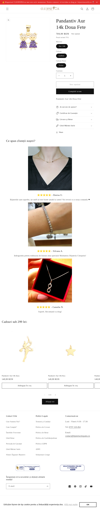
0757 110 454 (74, 427)
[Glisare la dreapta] (55, 395)
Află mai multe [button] (71, 505)
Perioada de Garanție (14, 444)
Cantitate (59, 71)
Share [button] (61, 132)
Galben (61, 56)
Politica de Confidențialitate (46, 438)
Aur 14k (62, 46)
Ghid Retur (10, 438)
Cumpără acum (75, 91)
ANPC (38, 449)
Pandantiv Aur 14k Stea (56, 376)
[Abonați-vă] (47, 486)
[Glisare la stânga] (44, 395)
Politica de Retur (42, 433)
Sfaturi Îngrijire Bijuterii (15, 455)
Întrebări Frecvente (13, 433)
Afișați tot (50, 402)
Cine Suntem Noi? (13, 422)
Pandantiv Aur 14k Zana (10, 376)
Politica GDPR (41, 444)
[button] (7, 9)
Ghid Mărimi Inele (13, 449)
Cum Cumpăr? (11, 427)
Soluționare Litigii (43, 455)
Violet (61, 65)
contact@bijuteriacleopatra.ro (77, 436)
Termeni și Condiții (43, 422)
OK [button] (88, 505)
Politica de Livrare (43, 427)
